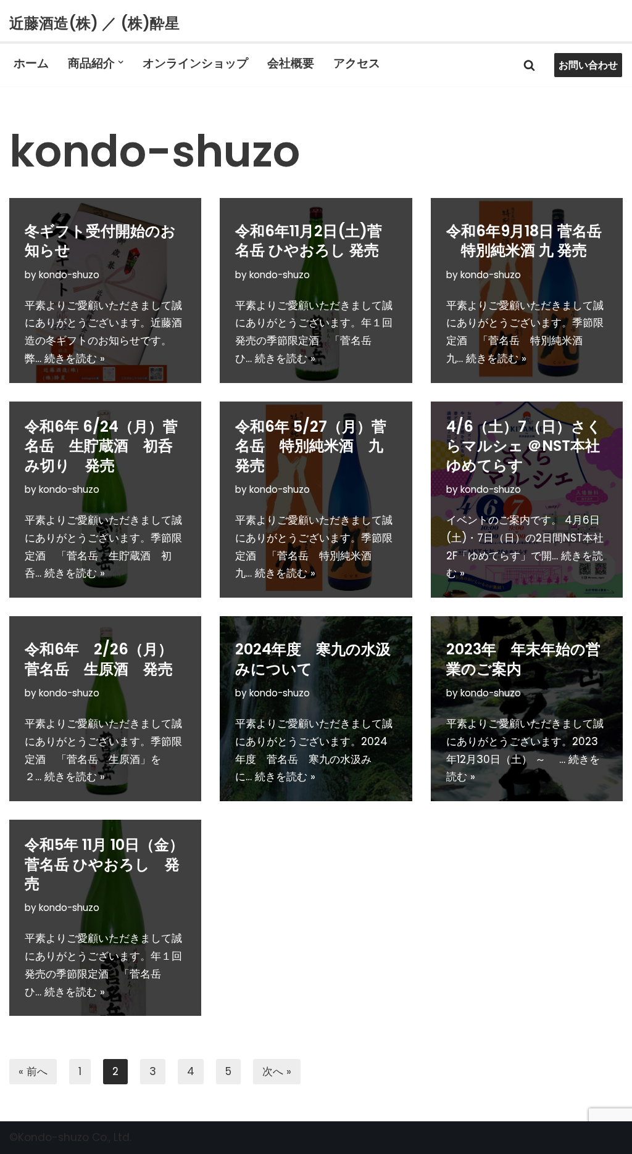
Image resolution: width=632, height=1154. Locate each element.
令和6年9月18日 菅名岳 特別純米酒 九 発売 (524, 240)
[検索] (529, 65)
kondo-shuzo (69, 274)
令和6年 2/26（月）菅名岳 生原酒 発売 (99, 658)
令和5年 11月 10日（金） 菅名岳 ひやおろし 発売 (112, 864)
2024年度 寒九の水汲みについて (313, 658)
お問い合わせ (588, 65)
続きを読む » (74, 358)
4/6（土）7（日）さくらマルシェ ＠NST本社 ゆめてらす (524, 445)
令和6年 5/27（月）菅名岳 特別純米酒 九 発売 (316, 445)
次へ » (276, 1071)
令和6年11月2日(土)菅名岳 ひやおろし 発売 (308, 240)
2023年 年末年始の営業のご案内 (523, 658)
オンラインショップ (195, 62)
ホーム (31, 62)
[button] (120, 62)
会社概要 (290, 62)
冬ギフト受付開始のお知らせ (100, 240)
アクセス (356, 62)
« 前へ (33, 1071)
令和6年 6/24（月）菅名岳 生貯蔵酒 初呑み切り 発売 (101, 445)
